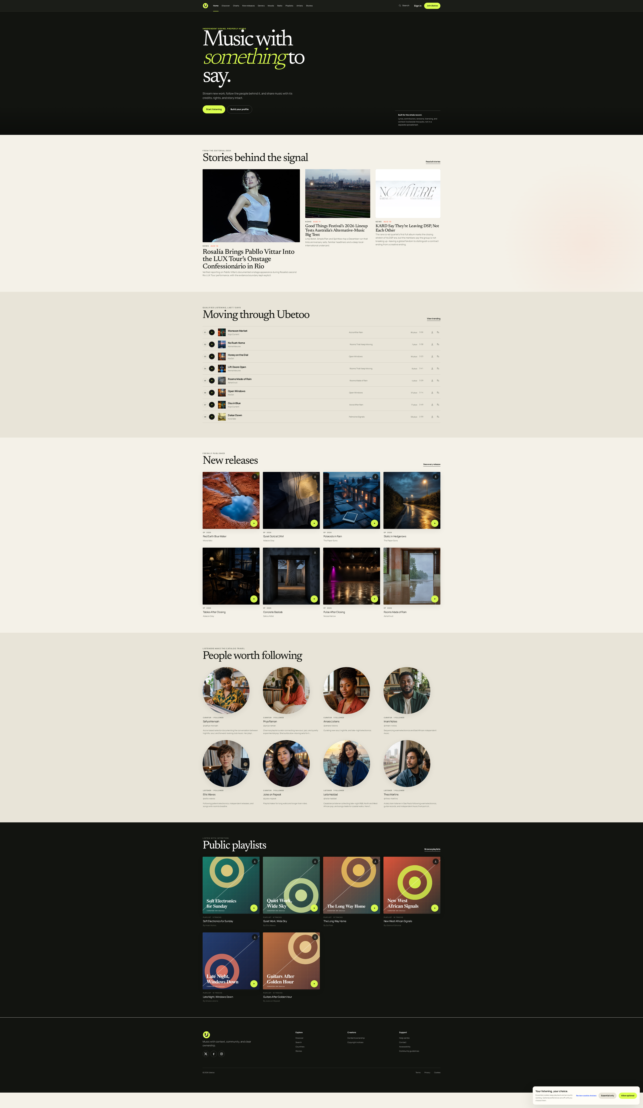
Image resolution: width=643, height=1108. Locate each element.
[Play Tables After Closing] (254, 599)
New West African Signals (398, 921)
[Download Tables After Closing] (255, 552)
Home (216, 5)
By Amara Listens (210, 1001)
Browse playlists (432, 849)
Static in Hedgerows (395, 536)
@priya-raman (269, 725)
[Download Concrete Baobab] (315, 552)
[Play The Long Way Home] (374, 908)
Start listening (214, 109)
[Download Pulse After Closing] (375, 552)
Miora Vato (207, 540)
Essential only (607, 1095)
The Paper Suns (330, 540)
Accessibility (404, 1046)
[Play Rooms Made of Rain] (434, 599)
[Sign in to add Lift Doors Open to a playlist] (437, 368)
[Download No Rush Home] (432, 344)
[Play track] (212, 332)
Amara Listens (331, 721)
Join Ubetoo (432, 5)
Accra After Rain (356, 332)
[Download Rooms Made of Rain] (432, 380)
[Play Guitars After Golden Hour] (314, 983)
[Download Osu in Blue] (432, 404)
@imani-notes (390, 725)
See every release (431, 464)
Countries (300, 1046)
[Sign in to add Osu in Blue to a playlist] (437, 404)
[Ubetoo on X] (206, 1054)
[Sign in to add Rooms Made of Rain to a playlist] (437, 380)
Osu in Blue (234, 403)
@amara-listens (331, 725)
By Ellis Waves (269, 925)
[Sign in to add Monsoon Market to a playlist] (437, 332)
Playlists (289, 5)
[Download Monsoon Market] (432, 332)
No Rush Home (236, 343)
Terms (418, 1072)
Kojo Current (233, 334)
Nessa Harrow (330, 616)
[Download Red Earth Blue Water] (255, 477)
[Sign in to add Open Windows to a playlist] (437, 392)
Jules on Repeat (272, 794)
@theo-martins (391, 798)
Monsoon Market (237, 331)
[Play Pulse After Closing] (374, 599)
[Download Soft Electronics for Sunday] (255, 862)
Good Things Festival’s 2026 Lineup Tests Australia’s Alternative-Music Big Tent (336, 230)
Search (299, 1042)
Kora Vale (232, 418)
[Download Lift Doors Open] (432, 368)
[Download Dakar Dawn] (432, 416)
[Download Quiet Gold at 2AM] (315, 477)
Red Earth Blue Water (214, 536)
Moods (271, 5)
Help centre (404, 1038)
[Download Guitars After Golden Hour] (315, 937)
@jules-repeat (269, 798)
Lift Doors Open (237, 367)
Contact (402, 1042)
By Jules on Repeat (271, 1001)
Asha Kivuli (232, 382)
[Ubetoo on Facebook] (213, 1054)
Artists (300, 5)
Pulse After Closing (334, 612)
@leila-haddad (330, 798)
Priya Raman (270, 721)
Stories (309, 5)
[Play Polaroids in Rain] (374, 523)
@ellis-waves (209, 798)
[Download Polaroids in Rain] (375, 477)
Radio (279, 5)
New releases (248, 5)
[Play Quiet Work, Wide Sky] (314, 908)
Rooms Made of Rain (240, 379)
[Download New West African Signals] (436, 862)
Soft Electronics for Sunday (218, 921)
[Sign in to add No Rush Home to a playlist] (437, 344)
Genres (261, 5)
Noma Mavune (234, 346)
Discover (226, 5)
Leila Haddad (331, 794)
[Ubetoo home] (205, 6)
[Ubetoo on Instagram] (221, 1054)
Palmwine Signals (357, 416)
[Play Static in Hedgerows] (434, 523)
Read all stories (433, 161)
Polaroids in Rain (333, 536)
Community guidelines (409, 1051)
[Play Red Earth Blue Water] (254, 523)
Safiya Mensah (211, 721)
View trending (433, 318)
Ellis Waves (209, 794)
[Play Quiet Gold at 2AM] (314, 523)
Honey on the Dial (238, 355)
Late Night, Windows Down (218, 997)
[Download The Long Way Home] (375, 862)
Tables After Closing (214, 612)
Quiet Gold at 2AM (273, 536)
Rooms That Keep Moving (361, 344)
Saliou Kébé (268, 616)
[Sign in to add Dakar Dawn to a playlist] (437, 416)
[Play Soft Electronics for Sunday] (254, 908)
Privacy (427, 1072)
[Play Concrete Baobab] (314, 599)
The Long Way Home (335, 921)
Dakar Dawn (235, 415)
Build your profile (240, 109)
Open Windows (356, 356)
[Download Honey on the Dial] (432, 356)
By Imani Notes (209, 925)
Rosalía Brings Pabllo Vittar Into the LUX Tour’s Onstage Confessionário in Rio (248, 259)
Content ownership (356, 1038)
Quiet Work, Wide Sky (275, 921)
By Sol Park (328, 925)
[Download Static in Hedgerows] (436, 477)
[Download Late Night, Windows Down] (255, 937)
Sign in (417, 5)
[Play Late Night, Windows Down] (254, 983)
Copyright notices (355, 1042)
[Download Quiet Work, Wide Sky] (315, 862)
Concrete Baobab (273, 612)
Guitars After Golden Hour (277, 997)
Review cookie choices (586, 1095)
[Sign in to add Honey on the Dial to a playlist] (437, 356)
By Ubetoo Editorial (392, 925)
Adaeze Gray (268, 540)
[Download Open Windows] (432, 392)
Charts (236, 5)
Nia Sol (231, 358)
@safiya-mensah (210, 725)
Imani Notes (390, 721)
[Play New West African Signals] (434, 908)
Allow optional (627, 1095)
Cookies (437, 1072)
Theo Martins (391, 794)
